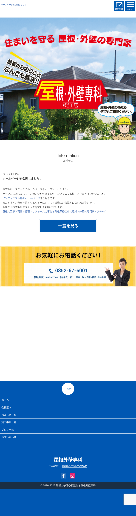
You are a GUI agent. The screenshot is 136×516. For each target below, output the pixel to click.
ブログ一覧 (7, 429)
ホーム (5, 400)
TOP (68, 388)
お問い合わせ (8, 437)
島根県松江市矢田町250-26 (74, 466)
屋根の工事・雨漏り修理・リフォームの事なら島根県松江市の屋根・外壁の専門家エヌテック (55, 211)
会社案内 (6, 407)
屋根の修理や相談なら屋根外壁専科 (76, 485)
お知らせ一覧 (8, 414)
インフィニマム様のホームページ (21, 198)
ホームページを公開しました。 (15, 5)
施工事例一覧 (8, 422)
